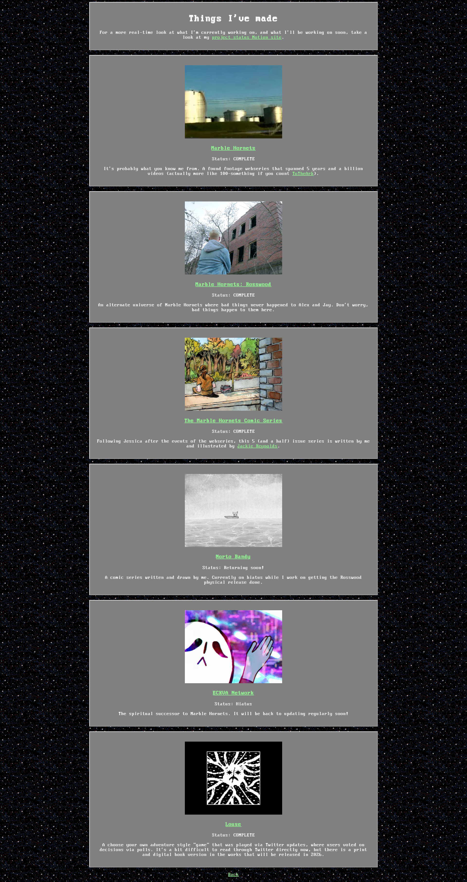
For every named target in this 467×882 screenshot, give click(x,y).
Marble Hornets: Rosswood (233, 284)
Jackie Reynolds (257, 446)
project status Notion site (247, 37)
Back (233, 874)
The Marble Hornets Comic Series (233, 421)
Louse (233, 824)
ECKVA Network (233, 693)
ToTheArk (303, 173)
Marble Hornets (233, 148)
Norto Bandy (233, 557)
